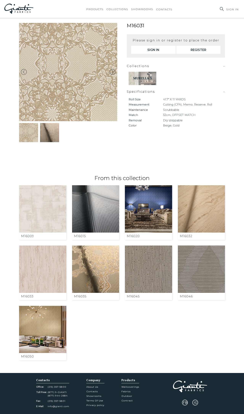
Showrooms (142, 9)
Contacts (92, 391)
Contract (127, 400)
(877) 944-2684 (58, 395)
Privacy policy (95, 405)
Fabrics (126, 391)
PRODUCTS (94, 9)
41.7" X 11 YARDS (174, 99)
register (198, 50)
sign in (153, 50)
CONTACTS (164, 9)
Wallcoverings (130, 386)
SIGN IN (232, 9)
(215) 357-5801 (56, 401)
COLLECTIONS (117, 9)
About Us (92, 386)
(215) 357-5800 (57, 386)
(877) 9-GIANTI (57, 392)
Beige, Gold (171, 125)
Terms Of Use (94, 400)
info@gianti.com (58, 406)
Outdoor (126, 396)
